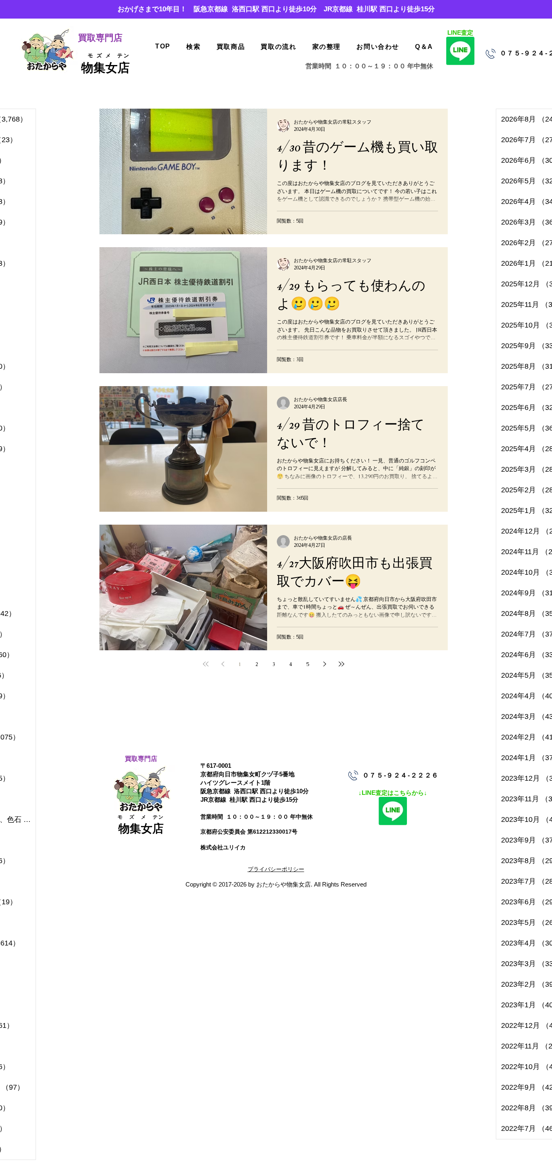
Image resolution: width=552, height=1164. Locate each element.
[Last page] (341, 664)
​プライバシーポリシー (276, 869)
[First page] (205, 664)
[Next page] (324, 664)
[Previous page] (222, 664)
